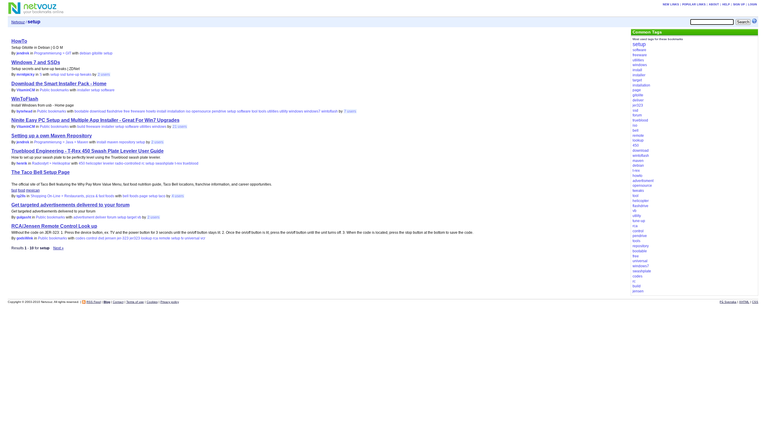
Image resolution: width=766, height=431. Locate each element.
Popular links (694, 4)
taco (162, 196)
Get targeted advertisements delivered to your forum (70, 204)
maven (112, 142)
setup (108, 53)
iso (188, 111)
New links (671, 4)
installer (83, 90)
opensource (201, 111)
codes (80, 238)
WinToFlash (24, 98)
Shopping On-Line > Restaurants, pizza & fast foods (72, 196)
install (161, 111)
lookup (146, 238)
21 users (180, 127)
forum (111, 217)
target (131, 217)
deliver (100, 217)
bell (126, 196)
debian (85, 53)
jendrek (22, 53)
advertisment (83, 217)
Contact (118, 301)
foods (134, 196)
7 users (350, 111)
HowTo (19, 41)
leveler (108, 163)
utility (283, 111)
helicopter (94, 163)
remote (164, 238)
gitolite (97, 53)
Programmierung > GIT (52, 53)
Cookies (152, 301)
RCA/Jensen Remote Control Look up (54, 226)
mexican (33, 190)
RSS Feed (93, 301)
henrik (21, 163)
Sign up (739, 4)
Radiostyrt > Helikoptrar (51, 163)
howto (151, 111)
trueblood (190, 163)
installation (176, 111)
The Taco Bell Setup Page (40, 172)
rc (143, 163)
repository (127, 142)
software (108, 90)
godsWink (24, 238)
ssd (63, 74)
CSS (755, 301)
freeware (138, 111)
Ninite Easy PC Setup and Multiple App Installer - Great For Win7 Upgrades (95, 120)
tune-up (73, 74)
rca (155, 238)
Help (726, 4)
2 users (104, 74)
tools (262, 111)
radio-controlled (128, 163)
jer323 (135, 238)
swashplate (164, 163)
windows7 (312, 111)
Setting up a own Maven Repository (51, 135)
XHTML (744, 301)
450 (82, 163)
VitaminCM (25, 90)
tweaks (86, 74)
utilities (273, 111)
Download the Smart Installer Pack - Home (59, 83)
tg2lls (21, 196)
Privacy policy (169, 301)
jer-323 (123, 238)
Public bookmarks (54, 90)
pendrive (219, 111)
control (91, 238)
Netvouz (18, 22)
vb (139, 217)
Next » (58, 248)
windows (296, 111)
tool (255, 111)
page (143, 196)
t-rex (178, 163)
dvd (101, 238)
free (127, 111)
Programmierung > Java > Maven (61, 142)
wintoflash (329, 111)
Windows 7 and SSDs (35, 62)
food (21, 190)
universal (192, 238)
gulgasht (23, 217)
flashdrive (115, 111)
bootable (82, 111)
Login (752, 4)
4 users (178, 196)
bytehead (24, 111)
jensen (110, 238)
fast (14, 190)
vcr (202, 238)
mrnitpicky (25, 74)
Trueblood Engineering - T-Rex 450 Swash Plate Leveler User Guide (87, 151)
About (714, 4)
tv (182, 238)
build (81, 127)
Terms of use (135, 301)
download (98, 111)
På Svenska (728, 301)
